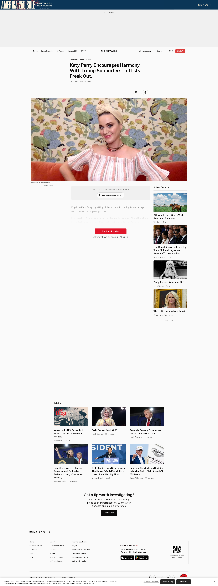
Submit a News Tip (79, 561)
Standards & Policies (80, 557)
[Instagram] (162, 577)
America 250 (72, 51)
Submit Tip (109, 513)
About (52, 542)
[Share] (145, 92)
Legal (74, 546)
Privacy (72, 577)
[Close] (214, 581)
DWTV (83, 51)
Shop (31, 553)
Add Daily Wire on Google (112, 195)
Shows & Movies (47, 51)
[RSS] (174, 577)
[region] (109, 582)
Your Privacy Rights (79, 542)
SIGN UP (180, 51)
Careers (53, 553)
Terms (63, 577)
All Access (60, 51)
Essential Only (167, 582)
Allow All (183, 582)
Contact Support (56, 557)
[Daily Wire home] (109, 51)
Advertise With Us (57, 546)
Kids (31, 557)
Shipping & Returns (79, 553)
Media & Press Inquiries (81, 550)
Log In (124, 237)
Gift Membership (56, 561)
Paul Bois (74, 82)
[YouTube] (168, 577)
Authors (53, 550)
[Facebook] (149, 577)
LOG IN (170, 51)
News (35, 51)
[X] (155, 577)
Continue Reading (111, 231)
